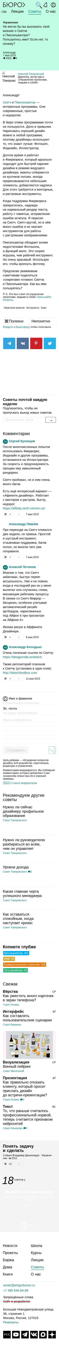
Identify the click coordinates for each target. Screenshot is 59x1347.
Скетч (7, 102)
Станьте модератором (24, 783)
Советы (34, 11)
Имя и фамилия (20, 698)
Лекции (17, 11)
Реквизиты (10, 1322)
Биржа (8, 1260)
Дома (7, 1267)
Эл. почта (10, 708)
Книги (8, 1274)
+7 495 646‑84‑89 (15, 1290)
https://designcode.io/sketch (22, 657)
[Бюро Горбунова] (14, 4)
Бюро (43, 308)
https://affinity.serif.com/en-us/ (24, 508)
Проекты (10, 1253)
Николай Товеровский (31, 74)
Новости (10, 1245)
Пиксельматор (25, 102)
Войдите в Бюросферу (16, 327)
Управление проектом (14, 308)
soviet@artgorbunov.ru (19, 1285)
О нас (51, 11)
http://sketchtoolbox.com (20, 672)
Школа (36, 1245)
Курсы (36, 1253)
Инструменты (32, 308)
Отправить (15, 750)
